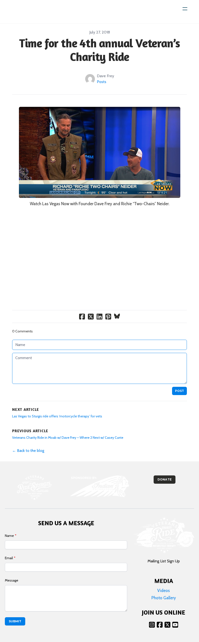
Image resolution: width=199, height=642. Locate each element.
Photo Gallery (163, 597)
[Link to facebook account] (160, 624)
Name (9, 535)
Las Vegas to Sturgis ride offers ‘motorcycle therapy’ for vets (57, 416)
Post (179, 391)
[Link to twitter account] (167, 624)
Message (11, 580)
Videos (163, 590)
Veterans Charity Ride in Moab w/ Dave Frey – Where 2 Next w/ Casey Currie (67, 437)
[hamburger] (185, 8)
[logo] (25, 11)
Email (9, 558)
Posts (101, 81)
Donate (164, 479)
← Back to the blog (28, 450)
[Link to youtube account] (175, 624)
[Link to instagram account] (152, 624)
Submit (15, 621)
